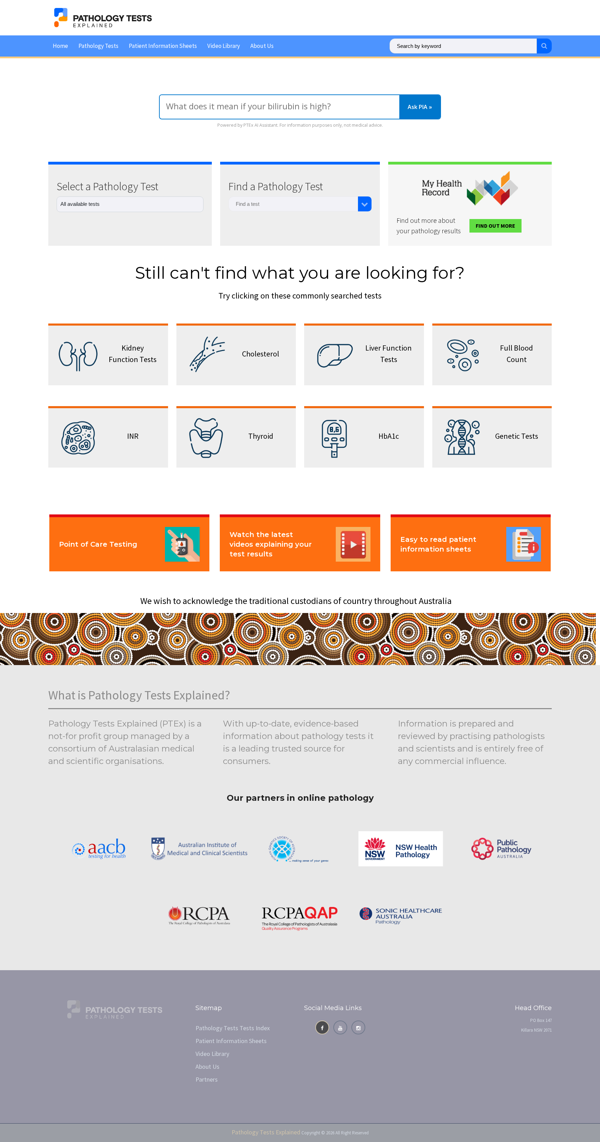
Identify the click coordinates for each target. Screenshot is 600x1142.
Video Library (223, 46)
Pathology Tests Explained (266, 1132)
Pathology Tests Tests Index (232, 1028)
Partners (206, 1079)
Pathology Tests (98, 46)
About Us (262, 46)
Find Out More (495, 225)
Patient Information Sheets (163, 46)
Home (60, 46)
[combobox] (293, 203)
